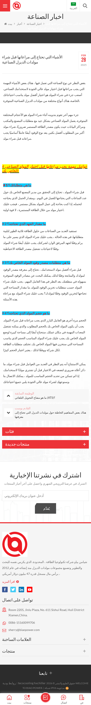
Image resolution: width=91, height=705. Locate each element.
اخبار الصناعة (34, 23)
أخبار (19, 23)
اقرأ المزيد (8, 581)
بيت (10, 23)
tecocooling (25, 683)
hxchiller (40, 683)
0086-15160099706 (21, 622)
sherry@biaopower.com (24, 630)
